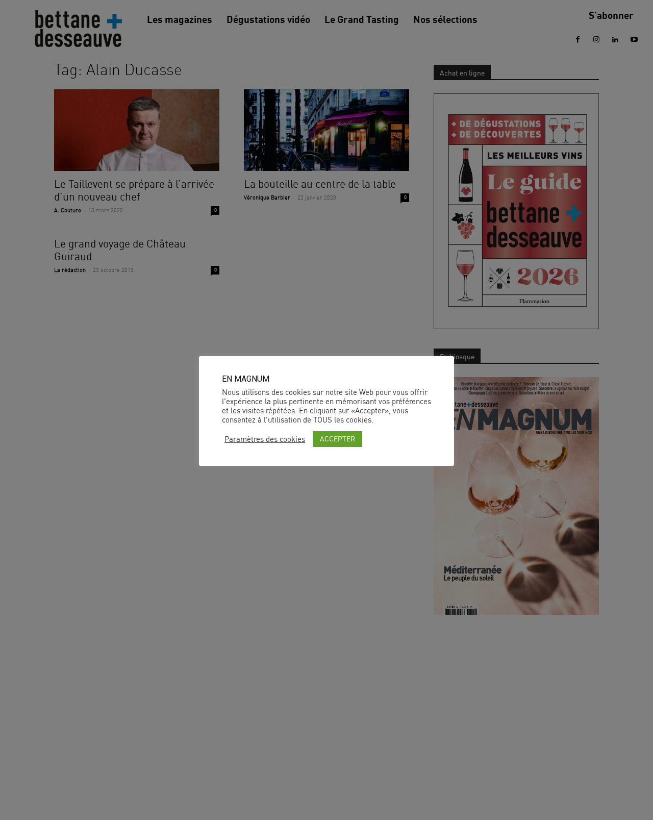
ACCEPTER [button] (337, 438)
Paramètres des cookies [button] (264, 439)
